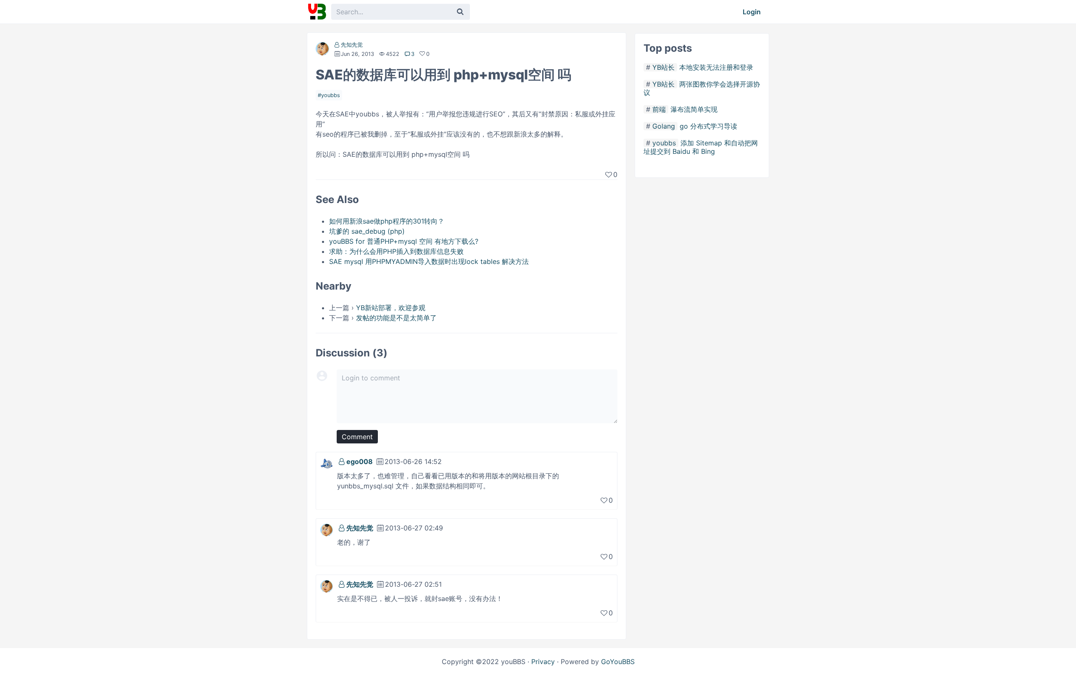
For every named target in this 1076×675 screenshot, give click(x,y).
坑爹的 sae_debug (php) (367, 231)
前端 (659, 109)
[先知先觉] (322, 50)
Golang (663, 126)
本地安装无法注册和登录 (716, 67)
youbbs (330, 95)
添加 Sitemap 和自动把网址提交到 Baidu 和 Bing (700, 147)
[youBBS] (317, 12)
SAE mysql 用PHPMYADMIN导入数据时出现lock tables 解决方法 (429, 261)
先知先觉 (352, 45)
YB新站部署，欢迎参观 (390, 307)
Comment (357, 436)
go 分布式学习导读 (708, 126)
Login (752, 12)
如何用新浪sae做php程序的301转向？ (386, 221)
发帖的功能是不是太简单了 (396, 318)
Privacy (543, 661)
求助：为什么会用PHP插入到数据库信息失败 (396, 251)
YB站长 (663, 67)
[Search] (460, 12)
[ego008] (326, 462)
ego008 (359, 461)
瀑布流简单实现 (693, 109)
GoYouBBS (618, 661)
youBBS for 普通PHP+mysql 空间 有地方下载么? (403, 241)
